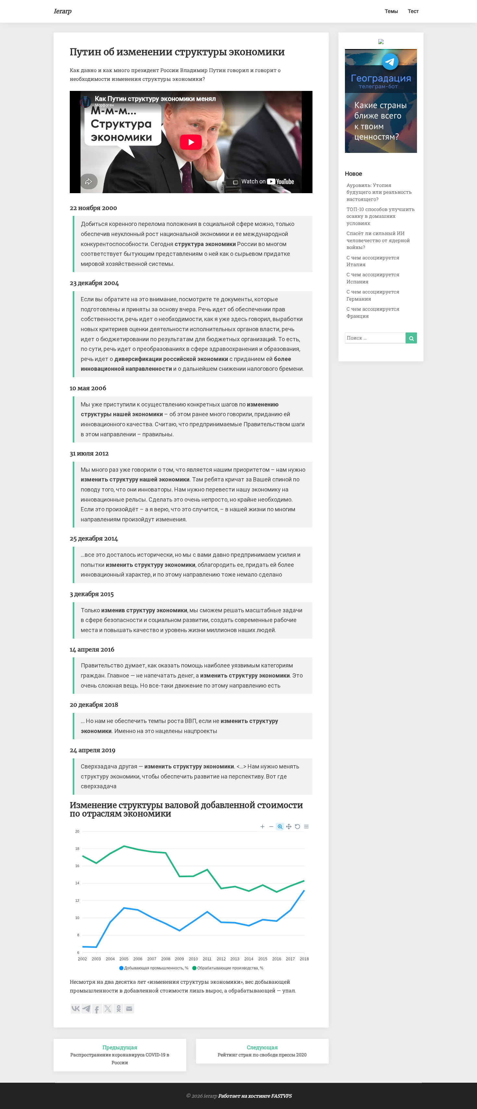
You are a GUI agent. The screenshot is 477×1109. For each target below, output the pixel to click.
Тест (413, 11)
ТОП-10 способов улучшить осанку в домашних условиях (381, 216)
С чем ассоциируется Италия (373, 261)
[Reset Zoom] (297, 826)
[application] (191, 897)
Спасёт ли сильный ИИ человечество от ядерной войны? (378, 240)
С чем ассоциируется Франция (373, 312)
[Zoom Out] (271, 826)
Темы (391, 11)
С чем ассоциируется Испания (373, 277)
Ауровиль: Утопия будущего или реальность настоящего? (379, 192)
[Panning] (289, 826)
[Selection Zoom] (280, 826)
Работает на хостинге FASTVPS (254, 1096)
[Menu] (306, 826)
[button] (154, 968)
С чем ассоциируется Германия (373, 295)
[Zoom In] (262, 826)
